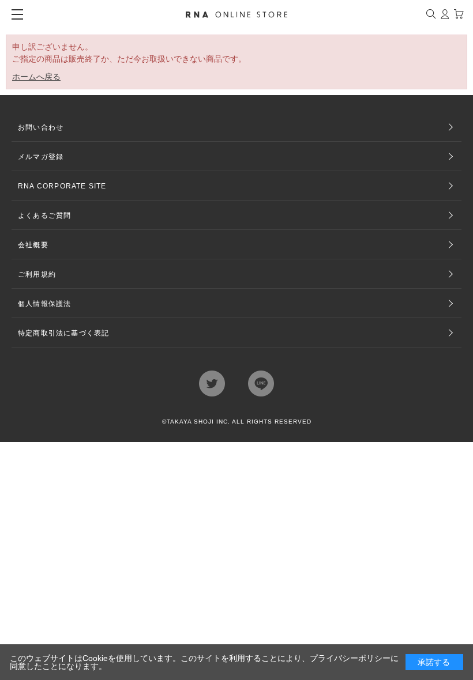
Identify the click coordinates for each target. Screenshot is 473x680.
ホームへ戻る (36, 76)
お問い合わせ (40, 127)
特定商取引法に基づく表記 (63, 333)
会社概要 (33, 245)
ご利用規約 (37, 274)
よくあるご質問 (44, 215)
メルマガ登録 (40, 157)
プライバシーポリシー (350, 658)
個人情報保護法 (44, 304)
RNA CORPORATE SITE (62, 186)
